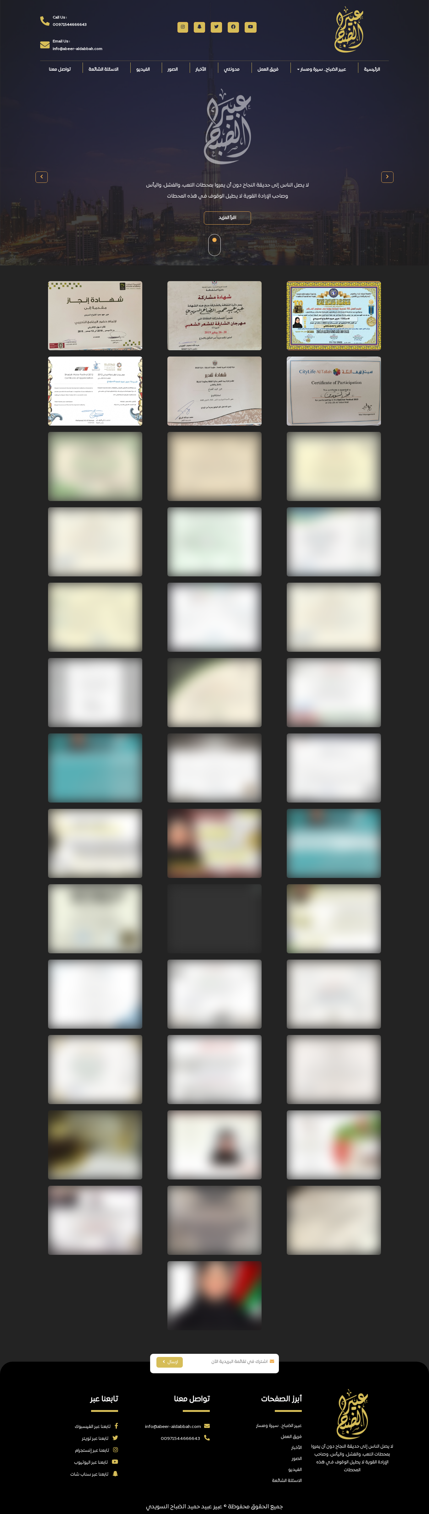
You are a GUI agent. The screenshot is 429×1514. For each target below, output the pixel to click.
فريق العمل (268, 69)
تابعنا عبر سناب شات (89, 1474)
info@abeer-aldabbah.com (173, 1427)
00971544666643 (181, 1438)
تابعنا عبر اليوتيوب (91, 1462)
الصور (173, 69)
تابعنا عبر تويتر (95, 1438)
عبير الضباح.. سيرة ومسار (323, 69)
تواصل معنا (60, 69)
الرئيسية (372, 69)
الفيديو (143, 69)
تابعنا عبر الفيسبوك (93, 1427)
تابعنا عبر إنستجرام (92, 1450)
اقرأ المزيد (214, 218)
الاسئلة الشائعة (103, 69)
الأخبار (201, 69)
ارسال (172, 1362)
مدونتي (232, 69)
